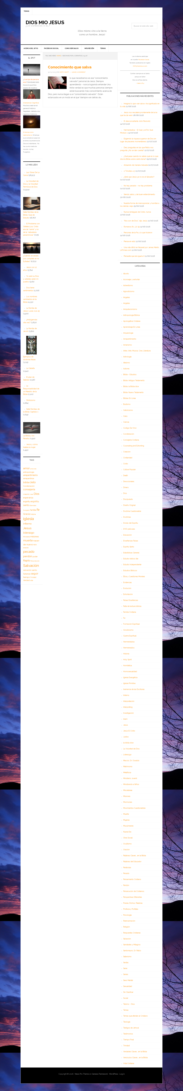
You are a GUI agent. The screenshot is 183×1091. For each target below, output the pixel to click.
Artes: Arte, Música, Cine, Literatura (137, 351)
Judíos (126, 737)
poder (35, 557)
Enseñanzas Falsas (130, 541)
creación (26, 494)
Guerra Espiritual (129, 636)
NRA (35, 545)
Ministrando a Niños (131, 784)
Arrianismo (127, 345)
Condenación (128, 434)
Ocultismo (127, 844)
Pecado (126, 873)
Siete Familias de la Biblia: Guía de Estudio (30, 215)
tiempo (26, 577)
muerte (28, 540)
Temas (125, 1010)
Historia (126, 654)
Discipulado (128, 499)
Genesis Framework (100, 1074)
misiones (34, 536)
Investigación (128, 713)
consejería (29, 489)
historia (33, 514)
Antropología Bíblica (131, 315)
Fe (124, 618)
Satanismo (127, 957)
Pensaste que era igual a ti (134, 256)
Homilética (127, 666)
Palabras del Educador (132, 862)
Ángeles (126, 297)
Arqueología (128, 333)
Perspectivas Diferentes (132, 897)
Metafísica (127, 772)
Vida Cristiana (128, 1063)
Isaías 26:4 (140, 83)
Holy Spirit (127, 660)
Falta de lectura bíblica (132, 606)
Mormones (127, 802)
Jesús (125, 725)
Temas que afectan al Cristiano (135, 1016)
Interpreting (127, 707)
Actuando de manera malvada (136, 165)
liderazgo (28, 532)
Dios (125, 493)
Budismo (126, 404)
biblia (26, 482)
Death (125, 475)
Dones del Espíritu (130, 523)
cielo (33, 482)
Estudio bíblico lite (130, 559)
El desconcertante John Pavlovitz (137, 121)
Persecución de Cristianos (133, 891)
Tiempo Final (128, 1040)
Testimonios (128, 1034)
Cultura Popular (129, 470)
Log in (122, 1074)
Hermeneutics (128, 648)
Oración (126, 850)
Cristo (125, 464)
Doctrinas (127, 517)
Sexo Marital (128, 980)
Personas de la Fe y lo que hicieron (138, 233)
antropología (28, 472)
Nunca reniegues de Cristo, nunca (137, 212)
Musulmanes (128, 826)
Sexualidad (127, 986)
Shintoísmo (30, 400)
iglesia (28, 519)
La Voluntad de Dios (131, 749)
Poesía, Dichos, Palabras (133, 903)
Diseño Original (129, 505)
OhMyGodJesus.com (140, 66)
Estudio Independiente (132, 565)
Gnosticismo (128, 630)
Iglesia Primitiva (129, 683)
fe (38, 509)
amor (26, 468)
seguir (34, 573)
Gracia (26, 514)
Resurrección (35, 561)
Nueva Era (127, 832)
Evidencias (127, 582)
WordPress (113, 1074)
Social (125, 998)
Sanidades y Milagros (131, 945)
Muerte (126, 814)
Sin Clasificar (128, 992)
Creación (126, 452)
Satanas (26, 574)
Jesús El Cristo (129, 731)
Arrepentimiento (129, 339)
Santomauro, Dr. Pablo (132, 951)
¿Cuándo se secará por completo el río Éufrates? (31, 258)
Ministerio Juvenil (130, 778)
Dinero (126, 487)
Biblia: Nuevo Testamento (133, 392)
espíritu (26, 501)
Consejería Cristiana (131, 440)
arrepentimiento (30, 475)
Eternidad (33, 505)
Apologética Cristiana (131, 321)
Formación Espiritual (131, 624)
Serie (125, 968)
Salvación (127, 939)
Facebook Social (143, 59)
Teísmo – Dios (129, 1004)
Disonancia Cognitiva (31, 103)
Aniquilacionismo (130, 309)
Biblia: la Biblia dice (131, 386)
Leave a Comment (79, 72)
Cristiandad (127, 458)
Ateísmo (126, 363)
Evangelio (26, 510)
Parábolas (127, 867)
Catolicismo (128, 410)
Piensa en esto (129, 241)
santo (34, 570)
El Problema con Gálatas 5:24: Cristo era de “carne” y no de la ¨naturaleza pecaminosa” (31, 229)
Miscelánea (127, 790)
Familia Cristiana (129, 612)
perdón (27, 556)
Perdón (126, 885)
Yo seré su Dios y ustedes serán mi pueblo (31, 279)
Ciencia (126, 422)
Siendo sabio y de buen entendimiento (139, 194)
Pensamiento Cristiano (132, 879)
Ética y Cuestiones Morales (134, 576)
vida (31, 580)
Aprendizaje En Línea (131, 327)
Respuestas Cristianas (132, 933)
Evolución (127, 588)
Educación (127, 535)
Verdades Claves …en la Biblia (135, 1052)
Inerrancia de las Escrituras (134, 689)
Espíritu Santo (128, 547)
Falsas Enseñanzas (130, 600)
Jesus (27, 528)
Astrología (127, 357)
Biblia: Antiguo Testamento (134, 380)
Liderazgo (127, 755)
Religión (126, 927)
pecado (28, 551)
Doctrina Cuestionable (132, 511)
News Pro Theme (82, 1074)
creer (31, 494)
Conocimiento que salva (69, 67)
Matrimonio (127, 767)
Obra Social (128, 838)
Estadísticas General (131, 553)
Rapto (26, 560)
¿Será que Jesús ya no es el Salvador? (139, 177)
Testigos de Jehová (131, 1028)
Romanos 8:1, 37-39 (132, 227)
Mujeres (126, 820)
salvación (27, 570)
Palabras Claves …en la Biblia (134, 856)
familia (33, 510)
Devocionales (128, 481)
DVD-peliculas (129, 529)
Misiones (126, 796)
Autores (126, 369)
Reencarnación (129, 921)
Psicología (127, 915)
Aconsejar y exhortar (131, 279)
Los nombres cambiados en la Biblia (30, 299)
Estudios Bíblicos (130, 570)
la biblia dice (128, 743)
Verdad (26, 580)
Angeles (126, 303)
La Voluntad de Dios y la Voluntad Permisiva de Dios (30, 184)
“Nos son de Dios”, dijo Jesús (135, 221)
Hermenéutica (128, 642)
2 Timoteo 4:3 (129, 171)
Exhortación (128, 594)
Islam (125, 719)
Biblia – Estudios (129, 374)
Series (125, 974)
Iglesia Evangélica (130, 677)
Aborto (126, 274)
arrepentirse (28, 478)
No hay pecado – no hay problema (138, 186)
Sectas (125, 963)
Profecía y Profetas (130, 909)
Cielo (125, 416)
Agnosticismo (128, 291)
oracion (26, 548)
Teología (126, 1022)
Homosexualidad (130, 671)
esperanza (28, 497)
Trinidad (126, 1046)
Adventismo (128, 285)
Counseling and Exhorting (133, 446)
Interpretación (128, 701)
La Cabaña (30, 368)
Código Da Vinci (129, 428)
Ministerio (26, 537)
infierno (27, 523)
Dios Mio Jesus (45, 22)
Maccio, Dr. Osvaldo (131, 761)
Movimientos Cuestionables (134, 808)
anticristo (33, 469)
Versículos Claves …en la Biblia (135, 1058)
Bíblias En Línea (129, 398)
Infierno (126, 695)
